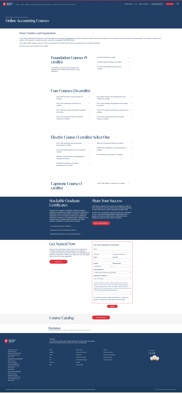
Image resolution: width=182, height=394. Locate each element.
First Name (96, 254)
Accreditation (15, 389)
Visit (135, 4)
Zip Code (115, 257)
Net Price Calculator (107, 359)
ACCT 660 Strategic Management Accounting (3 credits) (112, 104)
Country (96, 263)
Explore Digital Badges (100, 223)
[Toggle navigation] (178, 3)
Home (18, 4)
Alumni (51, 354)
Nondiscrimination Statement (89, 389)
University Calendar (107, 357)
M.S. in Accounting (68, 38)
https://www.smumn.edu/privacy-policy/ (108, 290)
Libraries (105, 349)
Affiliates (51, 352)
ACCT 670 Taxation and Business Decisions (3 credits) (113, 111)
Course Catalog (100, 317)
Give (50, 357)
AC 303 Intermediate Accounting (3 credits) (109, 67)
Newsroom (51, 362)
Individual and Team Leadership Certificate (63, 230)
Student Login (79, 349)
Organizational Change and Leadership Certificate (65, 234)
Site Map (78, 362)
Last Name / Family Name (119, 254)
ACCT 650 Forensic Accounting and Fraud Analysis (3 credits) (111, 98)
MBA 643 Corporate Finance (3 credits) (110, 143)
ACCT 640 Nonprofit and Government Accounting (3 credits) (69, 144)
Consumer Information (81, 357)
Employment (79, 354)
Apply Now (58, 261)
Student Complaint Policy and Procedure (74, 389)
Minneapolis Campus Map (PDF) (15, 358)
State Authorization (51, 389)
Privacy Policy (9, 389)
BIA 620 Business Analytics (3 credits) (110, 154)
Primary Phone (117, 263)
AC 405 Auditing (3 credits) (106, 57)
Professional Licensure (24, 389)
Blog (50, 364)
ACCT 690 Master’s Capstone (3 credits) (111, 183)
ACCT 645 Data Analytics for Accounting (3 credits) (71, 151)
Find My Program (128, 4)
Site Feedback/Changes (81, 359)
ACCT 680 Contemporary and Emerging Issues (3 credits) (110, 118)
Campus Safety (79, 364)
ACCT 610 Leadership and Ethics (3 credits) (68, 104)
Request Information (156, 4)
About (50, 349)
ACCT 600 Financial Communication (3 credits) (69, 98)
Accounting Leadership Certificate (60, 226)
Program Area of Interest (100, 275)
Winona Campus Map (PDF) (14, 371)
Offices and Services (108, 352)
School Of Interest (99, 269)
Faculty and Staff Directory (109, 354)
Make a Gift (169, 4)
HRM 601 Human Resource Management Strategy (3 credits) (70, 157)
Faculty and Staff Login (81, 352)
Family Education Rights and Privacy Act (38, 389)
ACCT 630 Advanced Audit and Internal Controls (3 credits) (69, 118)
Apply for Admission (143, 4)
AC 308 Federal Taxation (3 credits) (109, 62)
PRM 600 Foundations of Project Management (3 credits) (67, 164)
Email (95, 257)
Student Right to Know (60, 389)
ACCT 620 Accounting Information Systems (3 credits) (71, 111)
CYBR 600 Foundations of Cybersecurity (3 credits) (111, 149)
